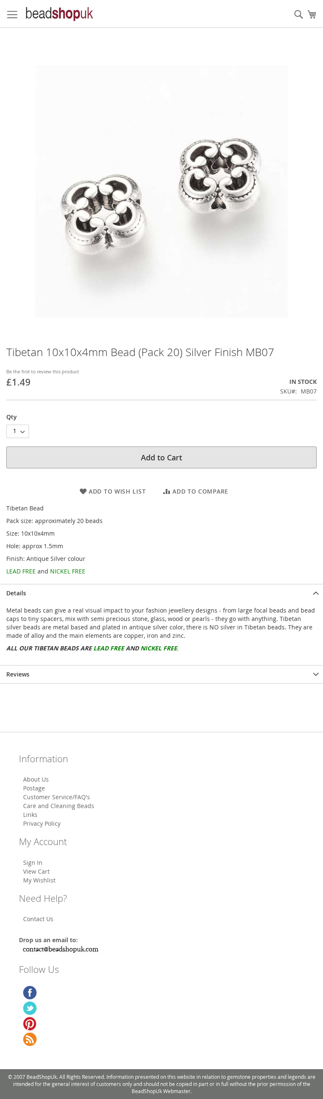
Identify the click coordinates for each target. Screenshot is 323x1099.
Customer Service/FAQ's (56, 797)
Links (30, 815)
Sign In (32, 863)
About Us (36, 779)
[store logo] (59, 14)
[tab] (161, 593)
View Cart (36, 871)
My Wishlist (39, 880)
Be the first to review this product (42, 371)
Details (16, 593)
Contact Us (38, 919)
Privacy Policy (42, 823)
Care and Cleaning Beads (58, 806)
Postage (34, 788)
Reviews (17, 674)
